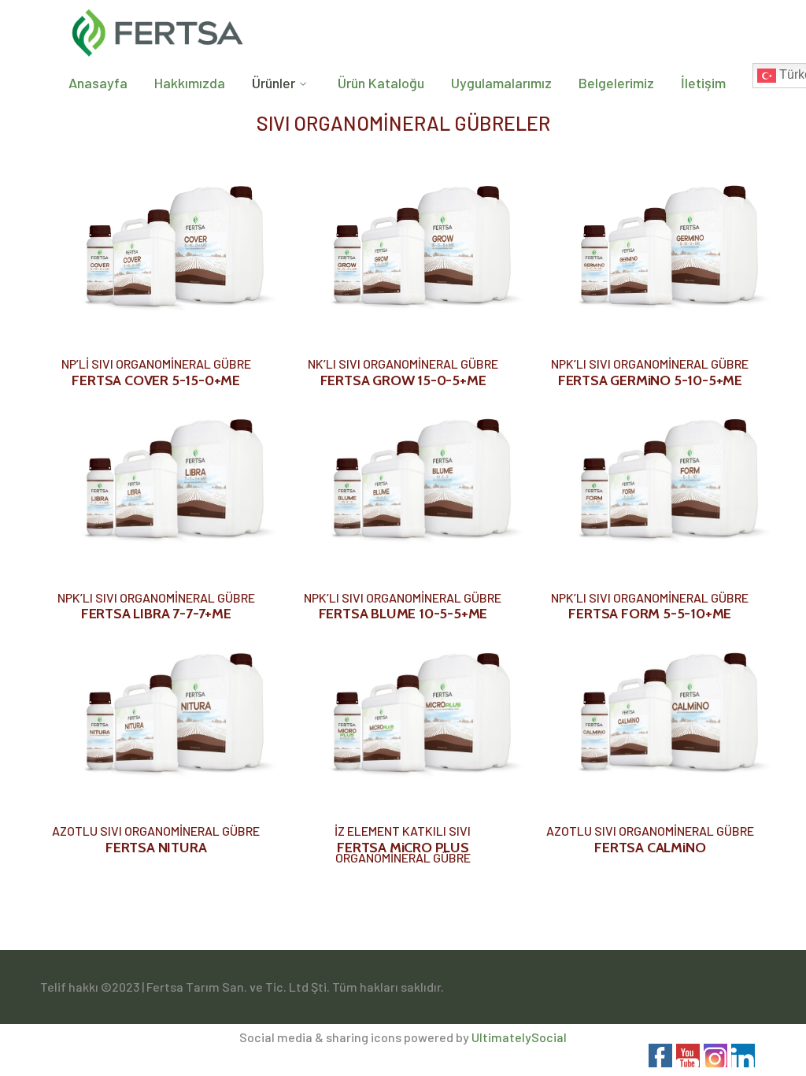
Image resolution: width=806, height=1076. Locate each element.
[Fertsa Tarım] (158, 29)
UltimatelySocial (519, 1037)
